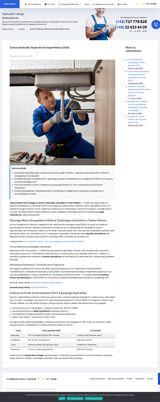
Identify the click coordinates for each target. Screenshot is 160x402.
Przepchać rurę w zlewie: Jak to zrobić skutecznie (137, 119)
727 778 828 (148, 4)
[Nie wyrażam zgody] (157, 397)
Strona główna (34, 4)
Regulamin (139, 378)
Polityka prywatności (94, 398)
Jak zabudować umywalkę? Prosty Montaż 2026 (136, 62)
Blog (87, 4)
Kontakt (124, 4)
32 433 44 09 (131, 27)
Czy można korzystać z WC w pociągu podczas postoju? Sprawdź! (54, 241)
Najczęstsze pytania (104, 4)
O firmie (51, 4)
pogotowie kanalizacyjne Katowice (46, 282)
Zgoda (62, 398)
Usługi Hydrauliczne (97, 378)
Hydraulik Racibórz (39, 287)
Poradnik (21, 29)
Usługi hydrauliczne (69, 4)
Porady (130, 378)
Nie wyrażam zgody (75, 398)
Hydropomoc (10, 4)
